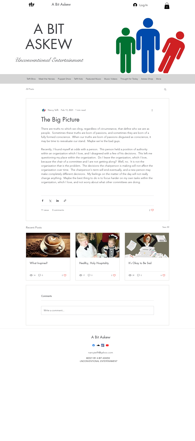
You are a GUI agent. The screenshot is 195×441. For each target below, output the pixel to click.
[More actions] (152, 110)
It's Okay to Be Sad (140, 263)
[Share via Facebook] (42, 200)
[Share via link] (65, 200)
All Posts (30, 89)
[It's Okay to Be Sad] (147, 245)
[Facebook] (93, 345)
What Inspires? (39, 263)
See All (165, 227)
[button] (167, 6)
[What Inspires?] (48, 245)
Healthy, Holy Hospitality (94, 263)
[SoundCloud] (98, 345)
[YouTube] (107, 345)
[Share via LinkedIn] (57, 200)
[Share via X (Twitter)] (50, 200)
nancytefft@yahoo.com (100, 352)
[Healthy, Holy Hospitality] (98, 245)
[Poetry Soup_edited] (102, 345)
